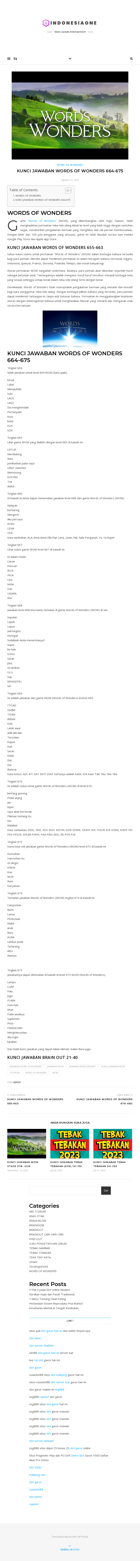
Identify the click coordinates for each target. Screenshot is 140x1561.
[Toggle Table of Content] (66, 190)
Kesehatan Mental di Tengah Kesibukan (54, 1308)
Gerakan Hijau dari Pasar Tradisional (52, 1294)
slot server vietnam (41, 1441)
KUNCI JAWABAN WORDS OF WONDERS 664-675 (43, 199)
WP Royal (82, 1536)
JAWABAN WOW (55, 1066)
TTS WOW (15, 1072)
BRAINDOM (36, 1225)
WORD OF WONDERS (70, 164)
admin (17, 1082)
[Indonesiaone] (70, 23)
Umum (33, 1262)
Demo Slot (77, 1455)
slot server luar (60, 1382)
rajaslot (44, 1397)
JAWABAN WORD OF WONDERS (26, 1066)
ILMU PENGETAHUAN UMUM (48, 1243)
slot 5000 (35, 1467)
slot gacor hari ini (51, 1331)
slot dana (35, 1338)
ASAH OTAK (36, 1216)
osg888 (59, 1389)
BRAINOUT (36, 1230)
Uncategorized (38, 1266)
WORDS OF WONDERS (28, 195)
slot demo (35, 1496)
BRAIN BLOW (37, 1220)
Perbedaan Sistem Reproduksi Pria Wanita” (56, 1303)
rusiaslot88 (36, 1489)
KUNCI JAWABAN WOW (113, 1066)
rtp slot (38, 1360)
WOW (55, 1072)
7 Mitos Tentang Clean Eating (47, 1299)
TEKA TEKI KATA (40, 1257)
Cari (106, 1190)
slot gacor (35, 1367)
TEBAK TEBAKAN (40, 1252)
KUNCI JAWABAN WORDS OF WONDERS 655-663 (55, 247)
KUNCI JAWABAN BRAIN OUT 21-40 (42, 1057)
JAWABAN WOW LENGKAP (82, 1066)
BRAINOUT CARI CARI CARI (46, 1234)
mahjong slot (37, 1474)
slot (48, 1411)
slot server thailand (41, 1345)
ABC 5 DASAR (37, 1211)
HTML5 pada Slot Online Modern (49, 1290)
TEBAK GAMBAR (39, 1248)
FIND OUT (35, 1239)
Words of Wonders (42, 221)
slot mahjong (59, 1375)
